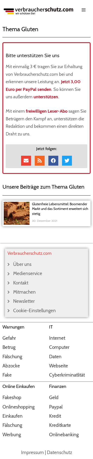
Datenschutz (59, 452)
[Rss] (40, 161)
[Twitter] (67, 161)
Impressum (32, 452)
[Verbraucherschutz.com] (38, 10)
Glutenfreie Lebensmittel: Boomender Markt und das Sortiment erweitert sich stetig (60, 209)
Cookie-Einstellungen (34, 310)
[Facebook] (53, 161)
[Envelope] (26, 161)
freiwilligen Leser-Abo (46, 111)
